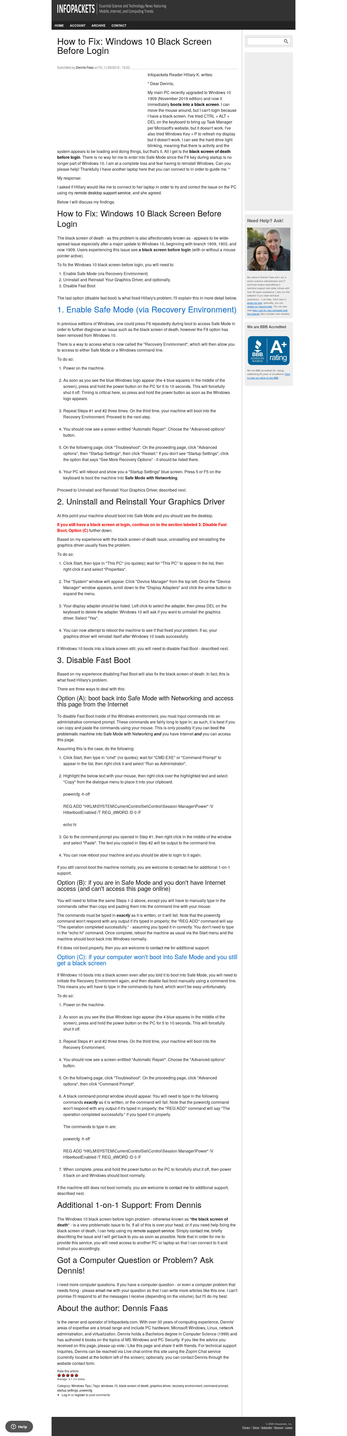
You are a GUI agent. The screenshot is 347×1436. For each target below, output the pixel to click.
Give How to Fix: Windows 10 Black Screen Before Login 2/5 (63, 1375)
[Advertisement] (95, 105)
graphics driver (160, 1385)
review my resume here (259, 306)
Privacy (246, 1427)
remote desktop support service (102, 193)
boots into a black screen (194, 104)
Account (77, 25)
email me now (254, 303)
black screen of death (134, 1385)
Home (59, 25)
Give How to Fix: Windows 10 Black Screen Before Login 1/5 (59, 1375)
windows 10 (109, 1385)
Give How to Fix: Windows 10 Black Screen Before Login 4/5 (72, 1375)
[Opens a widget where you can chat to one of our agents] (19, 1427)
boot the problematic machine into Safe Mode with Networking (141, 730)
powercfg (86, 1390)
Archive (98, 25)
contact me (183, 867)
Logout (288, 1427)
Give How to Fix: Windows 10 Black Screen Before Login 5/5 (76, 1375)
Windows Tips (81, 1385)
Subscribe (266, 1427)
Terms (256, 1427)
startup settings (67, 1390)
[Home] (118, 12)
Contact (119, 25)
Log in (66, 1395)
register (80, 1395)
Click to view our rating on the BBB (268, 375)
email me (104, 1290)
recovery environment (187, 1385)
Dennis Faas (84, 67)
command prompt (216, 1385)
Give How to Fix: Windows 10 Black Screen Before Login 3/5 (68, 1375)
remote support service (153, 1231)
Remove (278, 1427)
